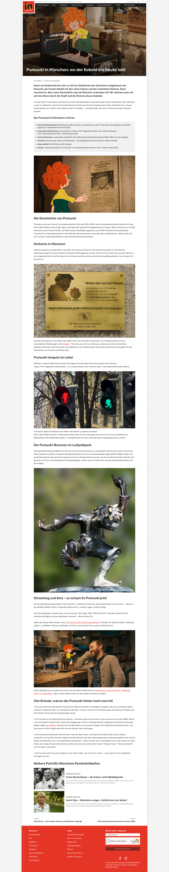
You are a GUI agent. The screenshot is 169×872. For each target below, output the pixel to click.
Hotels (118, 5)
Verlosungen (131, 2)
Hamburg (116, 865)
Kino (54, 5)
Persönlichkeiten (73, 774)
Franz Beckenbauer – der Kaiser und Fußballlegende (94, 777)
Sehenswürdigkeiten (104, 5)
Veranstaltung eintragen (75, 834)
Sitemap (70, 849)
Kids (45, 2)
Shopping (90, 5)
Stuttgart (133, 865)
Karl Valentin (51, 725)
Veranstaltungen (42, 5)
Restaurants (33, 845)
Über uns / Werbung (74, 838)
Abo (138, 2)
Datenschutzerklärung (75, 853)
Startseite (38, 2)
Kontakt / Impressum (74, 856)
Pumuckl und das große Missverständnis (83, 622)
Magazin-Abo (71, 842)
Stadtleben (63, 5)
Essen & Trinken (77, 5)
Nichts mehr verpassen (116, 831)
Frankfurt (123, 865)
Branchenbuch (130, 5)
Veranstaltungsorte (74, 845)
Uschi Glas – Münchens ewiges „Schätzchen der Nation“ (97, 800)
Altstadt (66, 344)
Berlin (110, 865)
